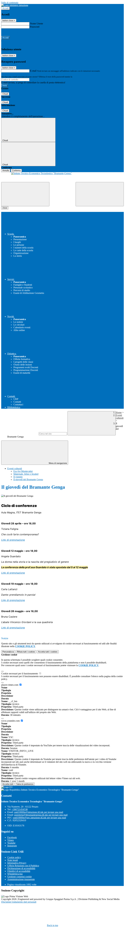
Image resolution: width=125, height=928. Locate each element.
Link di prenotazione (13, 539)
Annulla (5, 170)
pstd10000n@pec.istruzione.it (39, 817)
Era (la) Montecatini (23, 471)
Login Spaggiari (79, 77)
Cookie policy (14, 857)
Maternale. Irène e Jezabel (25, 474)
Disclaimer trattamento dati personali (18, 902)
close (4, 208)
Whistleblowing (15, 874)
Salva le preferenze (24, 784)
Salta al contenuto (9, 2)
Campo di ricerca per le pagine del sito (19, 433)
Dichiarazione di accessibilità (21, 868)
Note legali (12, 860)
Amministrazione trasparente (21, 879)
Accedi (5, 8)
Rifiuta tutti (26, 652)
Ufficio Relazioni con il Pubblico (23, 865)
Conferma (16, 170)
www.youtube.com (10, 720)
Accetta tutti (47, 652)
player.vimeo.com (10, 685)
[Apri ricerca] (100, 194)
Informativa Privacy (16, 863)
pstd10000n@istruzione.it (38, 812)
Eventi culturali (119, 416)
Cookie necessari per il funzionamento (20, 673)
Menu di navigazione (57, 463)
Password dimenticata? (12, 32)
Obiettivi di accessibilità (18, 871)
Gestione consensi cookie (19, 876)
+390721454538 (20, 809)
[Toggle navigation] (25, 194)
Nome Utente (36, 23)
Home (119, 412)
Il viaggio (18, 476)
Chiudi (5, 94)
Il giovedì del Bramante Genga (28, 479)
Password (34, 26)
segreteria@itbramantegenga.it (41, 815)
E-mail (33, 70)
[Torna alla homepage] (62, 177)
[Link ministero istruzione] (14, 5)
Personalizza (8, 652)
